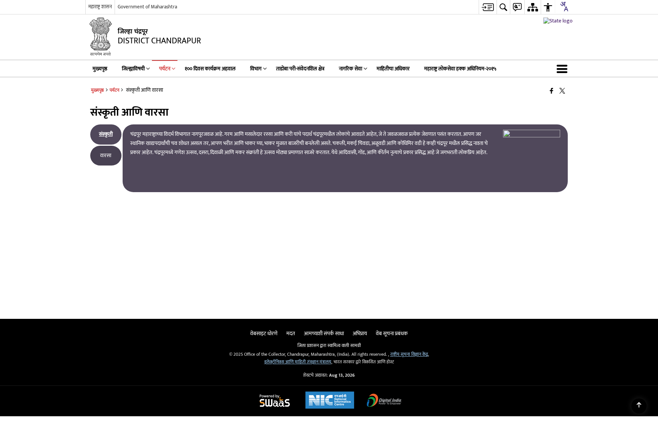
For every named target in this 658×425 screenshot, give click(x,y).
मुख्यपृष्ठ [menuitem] (100, 68)
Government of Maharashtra (147, 7)
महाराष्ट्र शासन (100, 7)
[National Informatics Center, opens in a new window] (330, 401)
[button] (563, 68)
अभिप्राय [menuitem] (360, 333)
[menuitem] (488, 7)
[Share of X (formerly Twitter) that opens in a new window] (562, 91)
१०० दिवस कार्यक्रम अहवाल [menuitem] (210, 68)
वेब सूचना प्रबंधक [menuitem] (392, 333)
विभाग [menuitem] (256, 68)
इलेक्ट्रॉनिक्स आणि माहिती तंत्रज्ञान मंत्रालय (297, 362)
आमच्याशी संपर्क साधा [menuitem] (324, 333)
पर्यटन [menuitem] (164, 68)
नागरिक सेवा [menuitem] (350, 68)
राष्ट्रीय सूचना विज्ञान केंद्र (409, 354)
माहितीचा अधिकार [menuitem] (393, 68)
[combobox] (564, 6)
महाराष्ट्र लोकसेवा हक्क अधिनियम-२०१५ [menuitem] (460, 68)
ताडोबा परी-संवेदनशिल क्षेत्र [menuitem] (300, 68)
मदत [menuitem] (290, 333)
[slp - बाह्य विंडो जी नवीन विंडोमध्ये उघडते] (558, 20)
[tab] (105, 134)
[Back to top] (639, 406)
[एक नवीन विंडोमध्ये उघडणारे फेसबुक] (551, 91)
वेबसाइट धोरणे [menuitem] (264, 333)
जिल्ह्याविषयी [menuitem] (133, 68)
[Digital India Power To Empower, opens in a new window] (384, 401)
